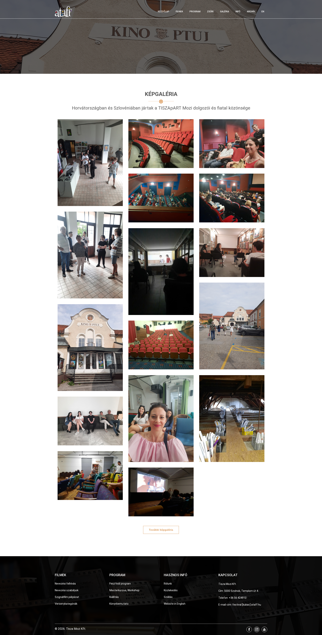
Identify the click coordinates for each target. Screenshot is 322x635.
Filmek (179, 11)
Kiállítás (114, 597)
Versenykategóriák (66, 603)
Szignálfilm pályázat (67, 597)
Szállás (168, 597)
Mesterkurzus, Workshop (124, 590)
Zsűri (210, 11)
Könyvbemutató (119, 603)
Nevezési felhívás (65, 583)
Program (195, 11)
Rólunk (168, 583)
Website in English (174, 603)
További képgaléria (161, 529)
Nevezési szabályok (66, 590)
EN (262, 11)
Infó (238, 11)
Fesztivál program (120, 583)
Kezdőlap (163, 11)
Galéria (224, 11)
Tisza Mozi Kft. (227, 583)
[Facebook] (249, 629)
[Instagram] (257, 629)
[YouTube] (264, 629)
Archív (251, 11)
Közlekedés (171, 590)
